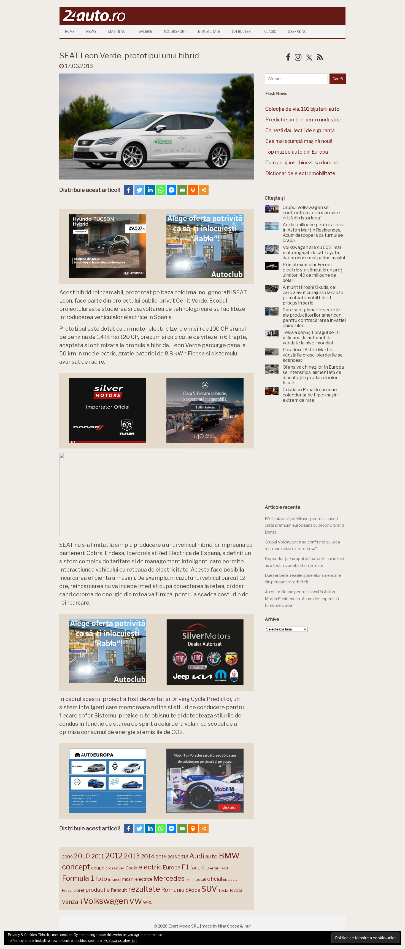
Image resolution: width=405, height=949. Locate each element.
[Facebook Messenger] (171, 190)
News (91, 31)
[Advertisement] (306, 453)
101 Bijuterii (242, 31)
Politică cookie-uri (120, 940)
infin (248, 926)
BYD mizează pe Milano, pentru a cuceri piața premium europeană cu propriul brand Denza (304, 525)
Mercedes (169, 878)
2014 (148, 856)
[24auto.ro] (94, 23)
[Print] (193, 190)
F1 (185, 867)
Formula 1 (78, 878)
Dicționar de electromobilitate (300, 173)
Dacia (131, 868)
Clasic (270, 31)
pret (81, 890)
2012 (114, 855)
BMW (229, 855)
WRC (148, 902)
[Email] (182, 190)
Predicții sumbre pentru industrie (303, 120)
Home (69, 31)
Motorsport (175, 31)
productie (98, 890)
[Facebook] (128, 190)
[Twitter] (139, 190)
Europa (171, 867)
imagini (114, 879)
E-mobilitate (209, 31)
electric (150, 867)
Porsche (68, 890)
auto (211, 856)
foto (101, 878)
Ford (224, 868)
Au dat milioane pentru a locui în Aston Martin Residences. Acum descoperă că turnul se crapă (302, 598)
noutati (199, 879)
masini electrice (137, 879)
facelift (198, 868)
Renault (119, 890)
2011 (97, 856)
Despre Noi (297, 31)
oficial (214, 878)
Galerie (145, 31)
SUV (209, 889)
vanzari (72, 901)
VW (135, 901)
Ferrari (213, 868)
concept (76, 866)
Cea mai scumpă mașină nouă (299, 141)
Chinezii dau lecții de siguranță (300, 130)
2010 (82, 856)
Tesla (223, 890)
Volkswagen (105, 901)
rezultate (144, 889)
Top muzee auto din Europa (296, 152)
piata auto (230, 880)
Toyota (235, 890)
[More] (204, 190)
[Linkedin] (150, 190)
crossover (115, 868)
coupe (97, 868)
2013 (132, 856)
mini (189, 880)
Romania (172, 889)
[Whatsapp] (161, 190)
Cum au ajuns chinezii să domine (301, 162)
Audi (196, 856)
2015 (161, 857)
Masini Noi (117, 31)
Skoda (192, 890)
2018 (183, 857)
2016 (172, 857)
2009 (67, 857)
